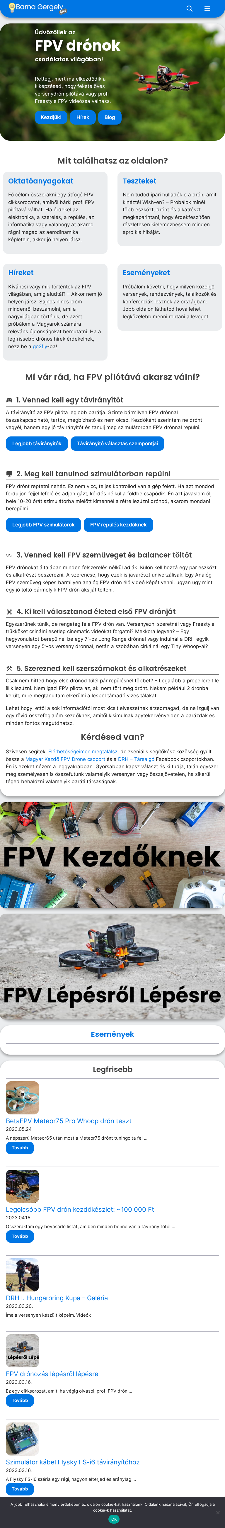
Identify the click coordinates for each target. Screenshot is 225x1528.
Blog (110, 117)
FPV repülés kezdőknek (118, 525)
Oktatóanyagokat (40, 181)
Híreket (21, 273)
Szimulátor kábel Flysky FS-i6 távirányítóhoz (73, 1462)
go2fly (40, 346)
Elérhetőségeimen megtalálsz (82, 751)
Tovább (20, 1147)
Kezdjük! (51, 117)
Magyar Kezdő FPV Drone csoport (65, 759)
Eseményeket (146, 273)
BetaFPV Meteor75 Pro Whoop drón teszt (69, 1121)
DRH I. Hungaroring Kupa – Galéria (57, 1298)
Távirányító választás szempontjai (117, 443)
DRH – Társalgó (136, 759)
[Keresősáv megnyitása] (189, 9)
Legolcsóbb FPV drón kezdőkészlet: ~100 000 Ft (80, 1209)
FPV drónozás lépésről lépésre (52, 1374)
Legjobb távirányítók (37, 443)
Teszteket (139, 181)
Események (112, 1034)
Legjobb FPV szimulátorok (43, 525)
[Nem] (218, 1512)
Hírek (82, 117)
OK (114, 1519)
